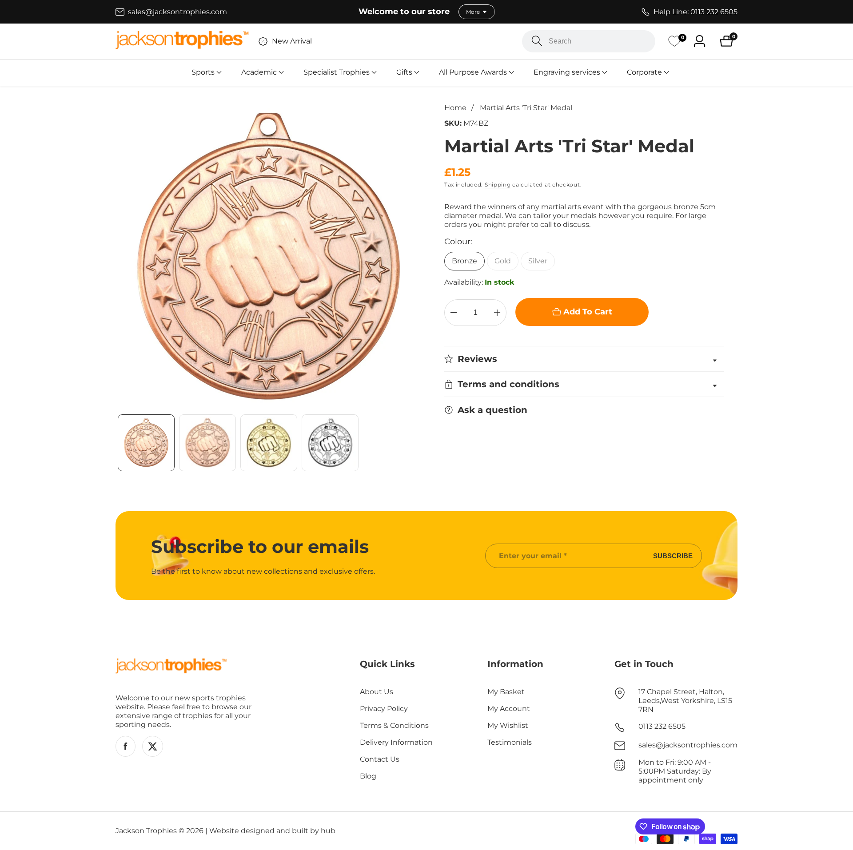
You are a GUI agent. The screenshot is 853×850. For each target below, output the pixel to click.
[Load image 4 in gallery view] (330, 442)
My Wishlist (507, 725)
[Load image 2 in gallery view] (207, 442)
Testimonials (509, 742)
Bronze (464, 261)
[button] (203, 72)
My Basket (506, 691)
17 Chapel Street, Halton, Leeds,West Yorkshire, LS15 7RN (685, 700)
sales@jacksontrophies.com (687, 745)
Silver (537, 261)
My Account (508, 708)
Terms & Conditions (394, 725)
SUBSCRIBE (673, 556)
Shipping (498, 184)
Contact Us (379, 759)
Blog (368, 776)
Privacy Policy (384, 708)
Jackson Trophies (146, 830)
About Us (376, 691)
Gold (502, 261)
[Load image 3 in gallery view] (268, 442)
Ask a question (492, 410)
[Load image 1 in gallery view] (146, 442)
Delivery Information (396, 742)
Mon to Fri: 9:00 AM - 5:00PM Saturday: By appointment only (674, 771)
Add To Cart (587, 312)
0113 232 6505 (662, 726)
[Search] (537, 41)
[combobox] (588, 41)
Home (455, 107)
